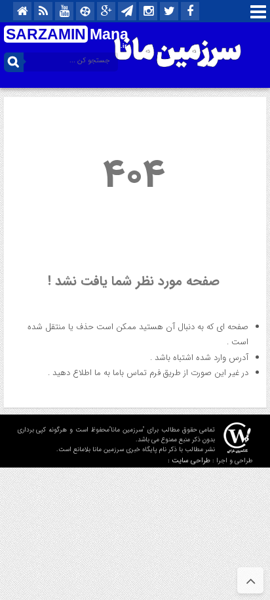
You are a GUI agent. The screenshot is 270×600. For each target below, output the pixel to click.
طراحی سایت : (189, 460)
